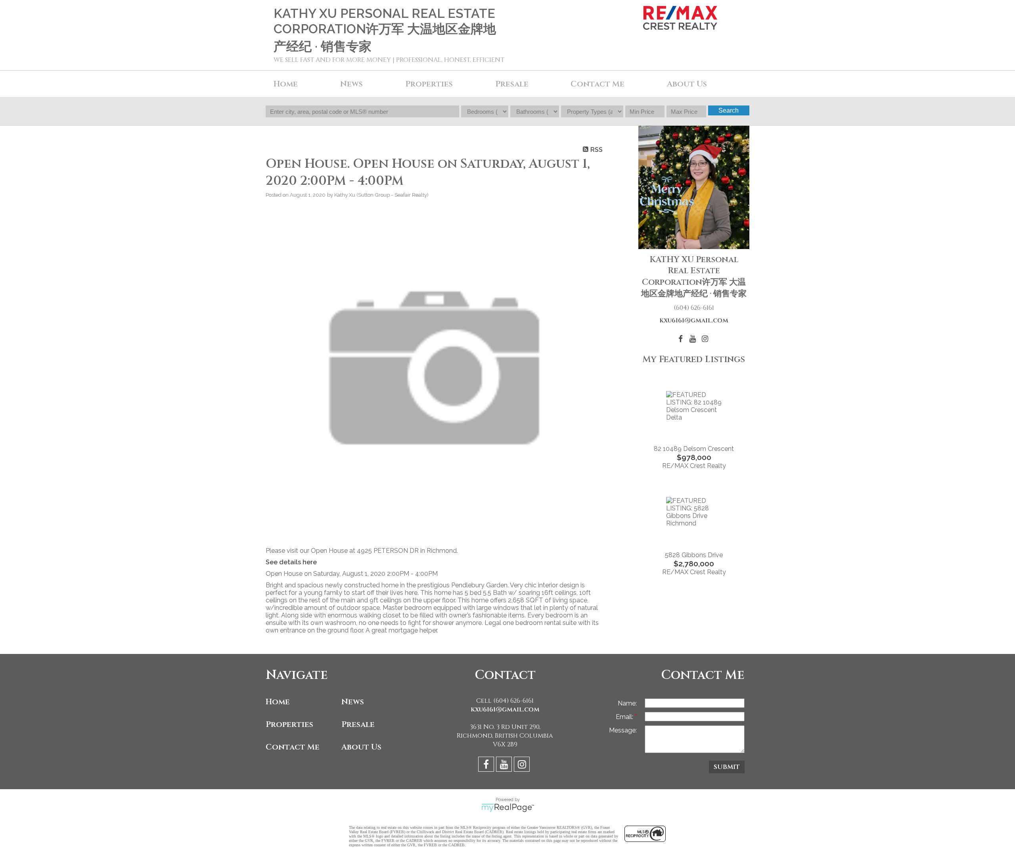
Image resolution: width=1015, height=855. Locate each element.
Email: (625, 717)
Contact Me (597, 84)
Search (728, 110)
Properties (289, 724)
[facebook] (487, 765)
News (352, 701)
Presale (358, 724)
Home (286, 84)
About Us (687, 84)
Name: (627, 703)
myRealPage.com (507, 807)
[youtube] (505, 765)
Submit (727, 767)
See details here (291, 562)
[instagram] (523, 765)
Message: (623, 730)
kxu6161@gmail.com (693, 320)
